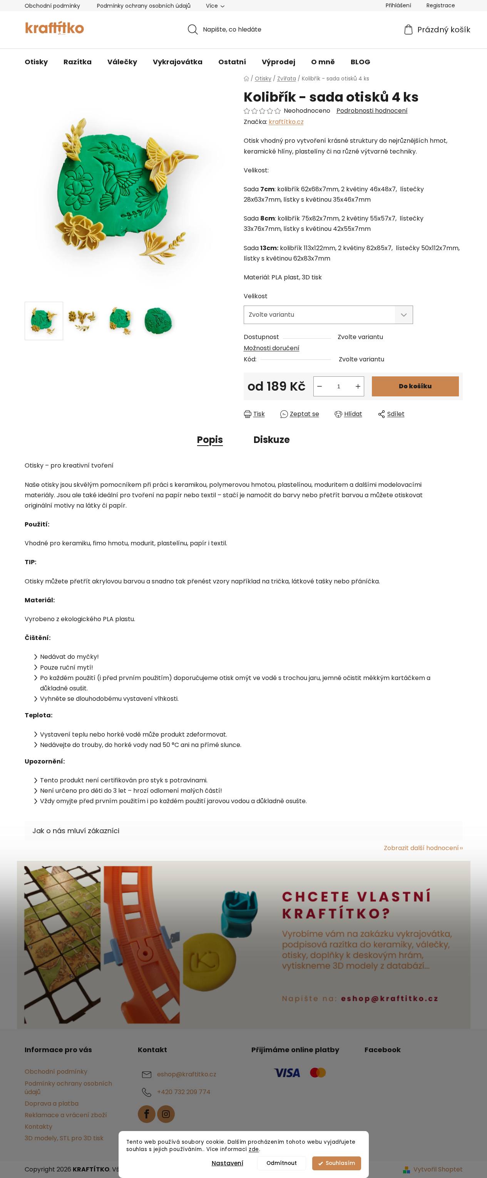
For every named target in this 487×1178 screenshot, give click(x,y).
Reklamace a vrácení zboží (66, 1115)
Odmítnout (281, 1163)
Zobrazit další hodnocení (421, 848)
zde (254, 1149)
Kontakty (38, 1126)
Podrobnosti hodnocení (372, 111)
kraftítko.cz (286, 121)
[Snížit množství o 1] (319, 386)
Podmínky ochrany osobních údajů (144, 6)
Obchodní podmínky (52, 6)
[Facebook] (147, 1114)
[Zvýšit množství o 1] (358, 386)
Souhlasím (340, 1163)
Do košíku (415, 386)
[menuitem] (36, 62)
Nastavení (227, 1163)
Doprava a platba (52, 1103)
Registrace (441, 5)
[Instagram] (166, 1114)
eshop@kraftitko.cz (186, 1074)
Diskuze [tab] (272, 439)
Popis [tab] (210, 439)
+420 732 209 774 (184, 1092)
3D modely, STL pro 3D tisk (64, 1138)
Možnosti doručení (272, 348)
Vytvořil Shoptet (438, 1169)
